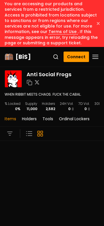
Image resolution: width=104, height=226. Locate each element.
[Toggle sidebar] (10, 133)
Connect (76, 57)
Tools (47, 119)
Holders (29, 119)
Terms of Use (63, 31)
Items (10, 119)
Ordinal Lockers (74, 119)
